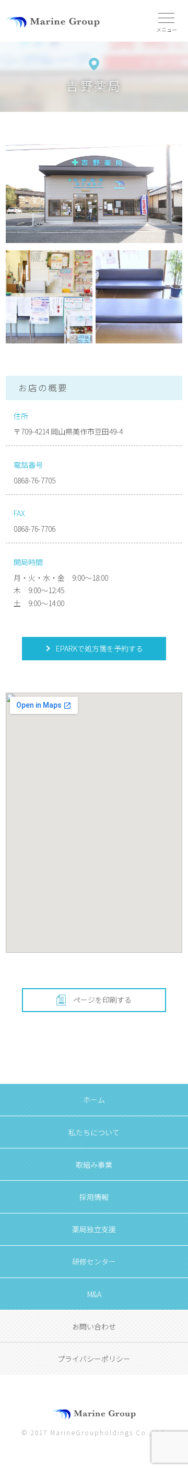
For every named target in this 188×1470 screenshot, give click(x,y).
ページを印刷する (102, 999)
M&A (94, 1294)
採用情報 (94, 1197)
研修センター (94, 1261)
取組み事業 (94, 1164)
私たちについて (94, 1132)
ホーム (94, 1099)
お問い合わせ (94, 1326)
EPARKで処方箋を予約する (98, 648)
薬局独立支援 (94, 1229)
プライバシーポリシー (94, 1358)
